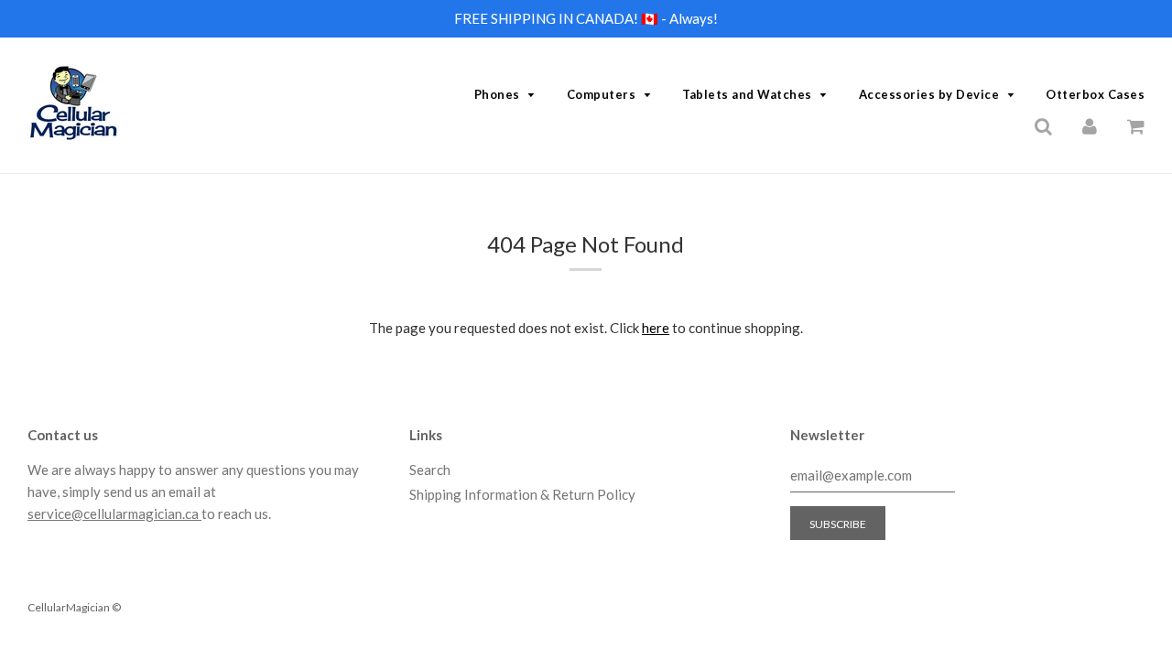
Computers (601, 94)
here (655, 327)
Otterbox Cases (1095, 94)
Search (429, 469)
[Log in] (1089, 125)
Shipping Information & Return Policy (522, 494)
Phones (497, 94)
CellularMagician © (74, 607)
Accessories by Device (929, 94)
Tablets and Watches (747, 94)
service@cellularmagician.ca (114, 513)
